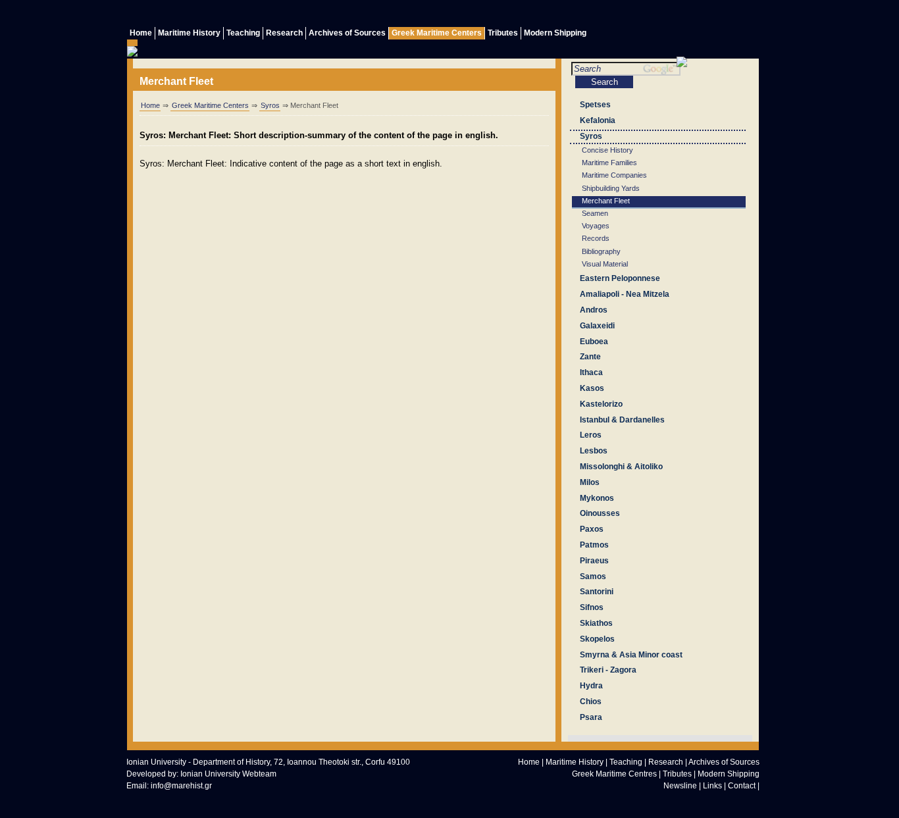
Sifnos (592, 607)
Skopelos (597, 639)
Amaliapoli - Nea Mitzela (624, 294)
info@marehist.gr (181, 785)
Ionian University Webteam (228, 774)
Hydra (591, 685)
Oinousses (600, 513)
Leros (591, 435)
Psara (591, 717)
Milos (590, 482)
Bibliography (601, 251)
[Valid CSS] (212, 800)
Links (712, 785)
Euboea (594, 341)
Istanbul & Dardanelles (622, 419)
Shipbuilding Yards (611, 188)
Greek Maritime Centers (437, 33)
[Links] (644, 15)
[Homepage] (671, 802)
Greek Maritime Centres (614, 774)
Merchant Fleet (606, 201)
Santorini (596, 591)
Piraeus (594, 560)
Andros (593, 310)
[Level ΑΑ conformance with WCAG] (271, 800)
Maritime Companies (614, 175)
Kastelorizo (601, 404)
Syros (270, 105)
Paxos (592, 529)
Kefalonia (597, 120)
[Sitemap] (696, 15)
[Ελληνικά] (749, 15)
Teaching (243, 33)
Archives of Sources (347, 33)
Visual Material (605, 264)
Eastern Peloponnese (620, 278)
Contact (742, 785)
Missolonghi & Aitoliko (621, 466)
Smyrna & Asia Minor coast (631, 654)
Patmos (594, 545)
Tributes (503, 33)
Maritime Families (609, 162)
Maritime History (189, 33)
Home (141, 33)
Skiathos (596, 623)
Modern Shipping (555, 33)
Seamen (595, 213)
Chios (591, 701)
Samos (593, 576)
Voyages (595, 226)
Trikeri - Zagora (608, 670)
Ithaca (591, 372)
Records (595, 238)
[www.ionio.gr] (682, 64)
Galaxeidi (597, 325)
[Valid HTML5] (152, 800)
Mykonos (597, 498)
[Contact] (670, 15)
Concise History (607, 150)
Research (284, 33)
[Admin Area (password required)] (722, 15)
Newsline (680, 785)
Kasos (592, 388)
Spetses (595, 104)
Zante (590, 356)
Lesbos (593, 450)
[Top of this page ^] (644, 802)
